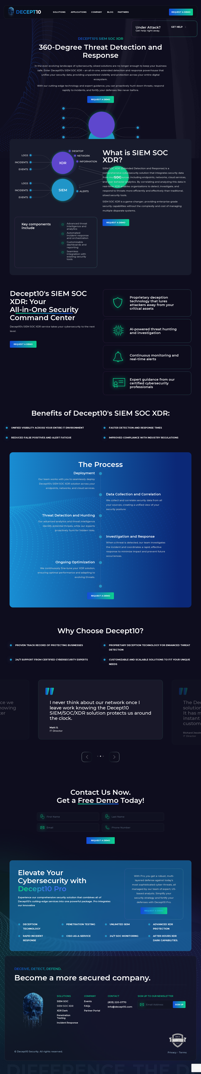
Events (88, 1001)
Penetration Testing (63, 1016)
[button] (87, 757)
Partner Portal (92, 1010)
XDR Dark (62, 1010)
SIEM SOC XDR (65, 1006)
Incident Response (67, 1022)
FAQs (87, 1006)
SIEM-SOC (62, 1001)
